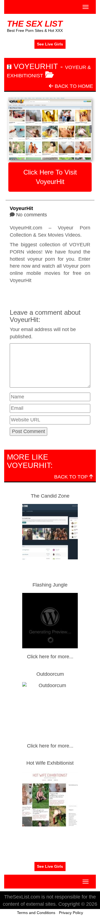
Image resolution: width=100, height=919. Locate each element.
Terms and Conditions (36, 912)
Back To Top (71, 477)
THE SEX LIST (34, 23)
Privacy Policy (71, 912)
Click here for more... (50, 656)
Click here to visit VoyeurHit (50, 176)
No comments (31, 214)
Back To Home (73, 86)
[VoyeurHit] (50, 128)
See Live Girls (50, 44)
